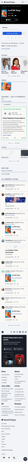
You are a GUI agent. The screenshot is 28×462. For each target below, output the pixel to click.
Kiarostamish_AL (10, 185)
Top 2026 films (5, 374)
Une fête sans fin (6, 409)
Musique (18, 404)
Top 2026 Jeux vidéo (7, 388)
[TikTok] (20, 332)
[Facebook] (14, 332)
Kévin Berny (8, 289)
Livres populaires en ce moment (20, 399)
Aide (2, 431)
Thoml (7, 298)
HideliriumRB (8, 262)
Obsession (4, 377)
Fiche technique (5, 48)
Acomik (7, 271)
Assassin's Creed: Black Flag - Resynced (6, 395)
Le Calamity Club (19, 391)
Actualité (3, 382)
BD (2, 404)
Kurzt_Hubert (9, 307)
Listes (3, 147)
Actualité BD (4, 415)
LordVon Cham (9, 222)
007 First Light (5, 391)
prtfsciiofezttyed (10, 213)
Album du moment (20, 415)
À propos (4, 423)
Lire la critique (7, 135)
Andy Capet (15, 112)
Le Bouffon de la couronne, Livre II (19, 395)
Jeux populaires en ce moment (6, 400)
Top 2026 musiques (20, 407)
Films (9, 6)
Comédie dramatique (15, 6)
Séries (17, 372)
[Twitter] (11, 332)
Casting (4, 55)
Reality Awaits (18, 412)
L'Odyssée (4, 380)
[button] (26, 2)
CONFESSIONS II (19, 409)
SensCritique (4, 6)
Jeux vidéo (5, 386)
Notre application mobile (8, 426)
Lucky (16, 379)
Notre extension (5, 428)
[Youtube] (26, 332)
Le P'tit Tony (4, 8)
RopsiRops (8, 194)
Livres (17, 386)
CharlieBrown (9, 240)
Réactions (5, 168)
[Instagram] (17, 332)
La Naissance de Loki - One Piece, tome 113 (7, 412)
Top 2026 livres (19, 389)
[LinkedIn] (23, 332)
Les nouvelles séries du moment (20, 382)
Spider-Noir (18, 376)
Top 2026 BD (5, 406)
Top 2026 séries (19, 374)
